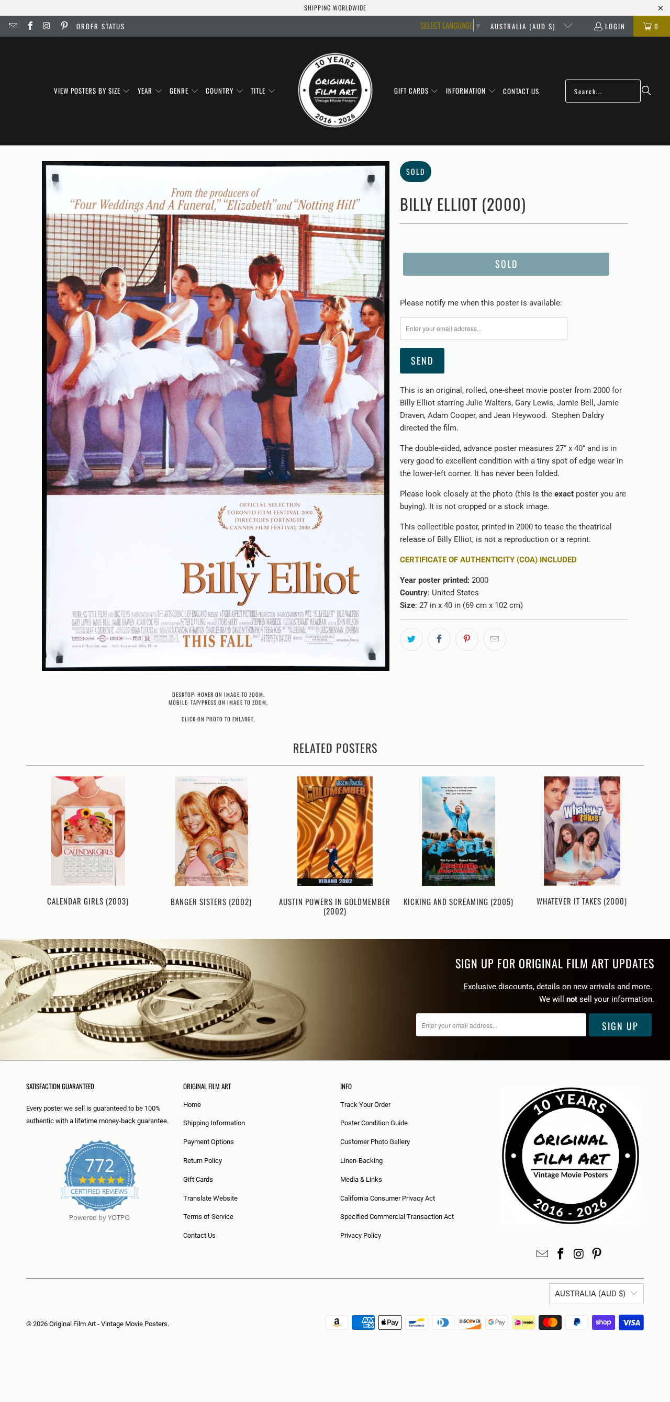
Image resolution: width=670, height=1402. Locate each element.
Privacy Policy (360, 1235)
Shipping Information (214, 1123)
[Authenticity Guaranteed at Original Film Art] (27, 1230)
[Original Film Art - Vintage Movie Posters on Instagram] (46, 26)
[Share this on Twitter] (411, 639)
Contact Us (199, 1235)
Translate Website (210, 1198)
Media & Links (361, 1179)
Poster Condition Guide (374, 1123)
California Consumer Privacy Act (387, 1198)
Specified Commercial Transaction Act (397, 1216)
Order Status (100, 26)
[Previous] (41, 847)
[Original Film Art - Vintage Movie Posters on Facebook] (29, 26)
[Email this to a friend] (494, 639)
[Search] (646, 91)
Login (615, 26)
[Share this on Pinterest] (466, 639)
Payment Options (208, 1142)
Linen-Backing (361, 1160)
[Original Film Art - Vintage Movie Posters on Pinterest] (63, 26)
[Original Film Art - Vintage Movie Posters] (335, 91)
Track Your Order (365, 1105)
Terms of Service (208, 1216)
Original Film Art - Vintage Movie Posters (108, 1324)
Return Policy (202, 1160)
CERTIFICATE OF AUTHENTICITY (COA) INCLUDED (488, 559)
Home (192, 1105)
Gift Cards (198, 1179)
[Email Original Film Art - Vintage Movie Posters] (12, 26)
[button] (92, 91)
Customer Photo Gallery (375, 1142)
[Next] (628, 847)
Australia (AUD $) (524, 26)
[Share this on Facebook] (439, 639)
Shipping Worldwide (335, 7)
